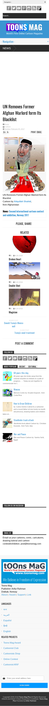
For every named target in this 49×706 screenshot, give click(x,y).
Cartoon (8, 127)
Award (12, 595)
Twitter (14, 8)
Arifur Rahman (31, 701)
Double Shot (14, 285)
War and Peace (20, 434)
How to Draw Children (23, 403)
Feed (34, 8)
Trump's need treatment (24, 332)
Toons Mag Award (12, 643)
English (7, 631)
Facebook (9, 8)
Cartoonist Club (11, 648)
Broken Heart (15, 259)
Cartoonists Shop (11, 653)
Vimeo (39, 8)
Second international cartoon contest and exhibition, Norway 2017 (23, 213)
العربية (6, 615)
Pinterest (24, 8)
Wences (17, 389)
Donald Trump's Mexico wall (13, 324)
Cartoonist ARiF (11, 664)
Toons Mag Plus (25, 697)
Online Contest (10, 659)
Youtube (19, 8)
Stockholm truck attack (24, 420)
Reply (7, 124)
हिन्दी (5, 626)
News (7, 48)
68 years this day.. (21, 373)
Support (21, 595)
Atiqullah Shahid (22, 201)
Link (29, 595)
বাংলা (5, 609)
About (4, 595)
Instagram (29, 8)
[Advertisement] (22, 78)
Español (7, 620)
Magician (13, 312)
